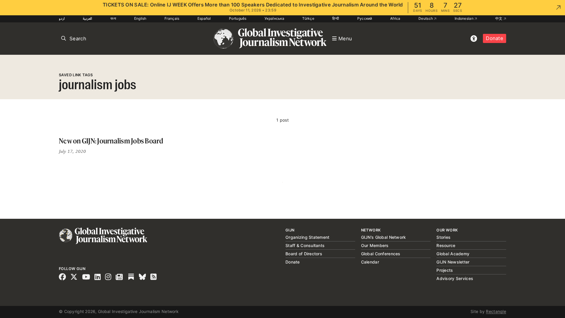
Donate (494, 38)
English (140, 18)
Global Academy (452, 253)
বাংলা (113, 18)
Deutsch (426, 18)
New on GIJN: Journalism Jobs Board (111, 141)
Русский (364, 18)
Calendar (370, 261)
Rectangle (496, 311)
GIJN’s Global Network (383, 237)
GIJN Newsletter (452, 261)
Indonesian (464, 18)
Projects (444, 270)
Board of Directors (303, 253)
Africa (395, 18)
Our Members (375, 245)
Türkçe (308, 18)
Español (204, 18)
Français (171, 18)
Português (238, 18)
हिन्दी (335, 18)
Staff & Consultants (305, 245)
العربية (87, 18)
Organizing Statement (307, 237)
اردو (62, 18)
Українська (274, 18)
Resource (445, 245)
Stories (443, 237)
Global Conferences (381, 253)
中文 (499, 18)
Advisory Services (454, 278)
